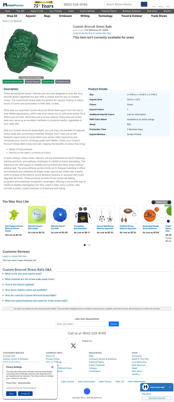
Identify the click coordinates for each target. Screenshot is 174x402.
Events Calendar (97, 365)
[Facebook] (79, 347)
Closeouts (137, 356)
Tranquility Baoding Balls (80, 227)
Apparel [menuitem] (31, 15)
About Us (50, 356)
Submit (113, 324)
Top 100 (20, 11)
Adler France (105, 381)
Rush (7, 11)
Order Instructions (11, 362)
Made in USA (37, 11)
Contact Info (9, 356)
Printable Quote (62, 82)
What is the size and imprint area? (23, 273)
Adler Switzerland (86, 381)
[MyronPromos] (13, 4)
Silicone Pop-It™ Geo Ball (58, 227)
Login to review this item (14, 256)
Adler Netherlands (136, 381)
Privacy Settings (54, 362)
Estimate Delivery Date (13, 82)
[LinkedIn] (96, 347)
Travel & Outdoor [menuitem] (131, 15)
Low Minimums (16, 21)
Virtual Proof (48, 82)
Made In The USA (140, 359)
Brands (167, 11)
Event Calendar (87, 11)
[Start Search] (144, 4)
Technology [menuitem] (105, 15)
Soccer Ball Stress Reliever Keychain (105, 227)
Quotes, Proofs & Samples (15, 359)
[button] (153, 202)
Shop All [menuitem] (12, 15)
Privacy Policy (53, 359)
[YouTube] (101, 347)
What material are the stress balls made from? (29, 279)
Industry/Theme (108, 11)
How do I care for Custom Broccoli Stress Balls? (30, 295)
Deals (71, 11)
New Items (152, 11)
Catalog (93, 368)
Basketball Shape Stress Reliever (151, 227)
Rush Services (138, 365)
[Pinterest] (85, 347)
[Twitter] (73, 347)
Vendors (136, 374)
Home (5, 21)
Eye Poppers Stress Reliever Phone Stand (14, 228)
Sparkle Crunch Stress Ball (35, 227)
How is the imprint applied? (19, 284)
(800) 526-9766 (94, 333)
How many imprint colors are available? (26, 290)
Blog (91, 356)
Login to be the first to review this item (92, 33)
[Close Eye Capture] (169, 387)
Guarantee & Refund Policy (59, 368)
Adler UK (119, 381)
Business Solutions (132, 11)
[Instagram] (90, 347)
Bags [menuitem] (47, 15)
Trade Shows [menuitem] (159, 15)
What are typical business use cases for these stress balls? (36, 300)
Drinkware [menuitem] (65, 15)
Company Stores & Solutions (103, 359)
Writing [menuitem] (85, 15)
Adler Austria (67, 381)
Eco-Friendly (56, 11)
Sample (32, 82)
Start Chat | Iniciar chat (157, 398)
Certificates (94, 371)
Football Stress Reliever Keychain (128, 227)
